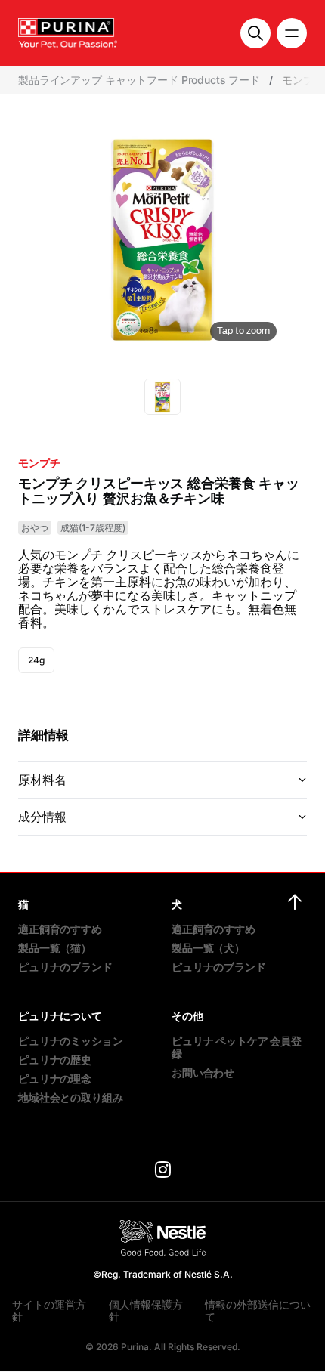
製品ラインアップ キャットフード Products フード (139, 80)
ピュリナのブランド (65, 966)
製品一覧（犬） (208, 947)
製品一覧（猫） (54, 947)
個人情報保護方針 (146, 1310)
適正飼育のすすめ (60, 928)
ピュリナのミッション (70, 1040)
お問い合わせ (203, 1072)
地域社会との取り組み (70, 1097)
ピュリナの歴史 (54, 1059)
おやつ (34, 527)
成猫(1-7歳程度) (92, 527)
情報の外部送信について (258, 1310)
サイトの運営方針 (49, 1310)
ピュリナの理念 (54, 1078)
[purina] (163, 1171)
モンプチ (39, 463)
